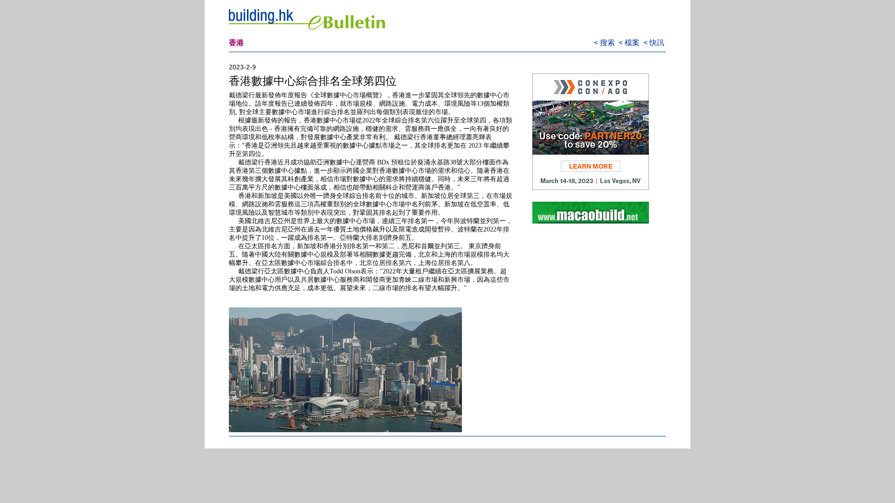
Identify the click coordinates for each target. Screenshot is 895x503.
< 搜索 (605, 43)
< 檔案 (630, 43)
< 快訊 (654, 43)
